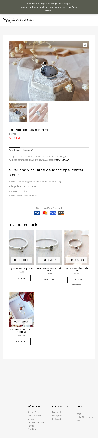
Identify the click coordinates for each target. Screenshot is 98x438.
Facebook (56, 412)
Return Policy (34, 412)
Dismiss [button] (49, 10)
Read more (21, 278)
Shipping (32, 419)
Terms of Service (36, 422)
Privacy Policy (34, 415)
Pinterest (56, 419)
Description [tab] (14, 150)
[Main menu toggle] (92, 19)
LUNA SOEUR (62, 159)
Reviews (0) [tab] (27, 150)
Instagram (57, 415)
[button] (85, 45)
